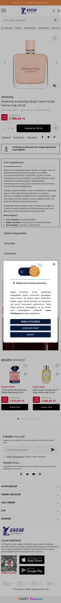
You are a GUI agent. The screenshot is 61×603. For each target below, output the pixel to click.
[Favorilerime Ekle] (25, 366)
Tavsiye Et (6, 137)
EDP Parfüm (43, 28)
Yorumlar (9, 243)
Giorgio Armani (8, 387)
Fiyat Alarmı (18, 137)
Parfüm (18, 28)
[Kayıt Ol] (53, 450)
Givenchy (7, 97)
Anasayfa (8, 28)
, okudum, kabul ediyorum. (26, 457)
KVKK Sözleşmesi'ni (15, 457)
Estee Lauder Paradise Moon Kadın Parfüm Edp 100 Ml (45, 391)
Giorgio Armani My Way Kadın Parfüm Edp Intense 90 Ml (14, 391)
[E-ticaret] (30, 599)
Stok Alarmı (32, 137)
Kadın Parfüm (30, 28)
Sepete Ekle (34, 128)
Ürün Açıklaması (13, 162)
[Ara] (55, 20)
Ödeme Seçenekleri (15, 233)
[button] (5, 62)
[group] (30, 62)
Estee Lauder (39, 387)
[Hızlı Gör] (25, 374)
